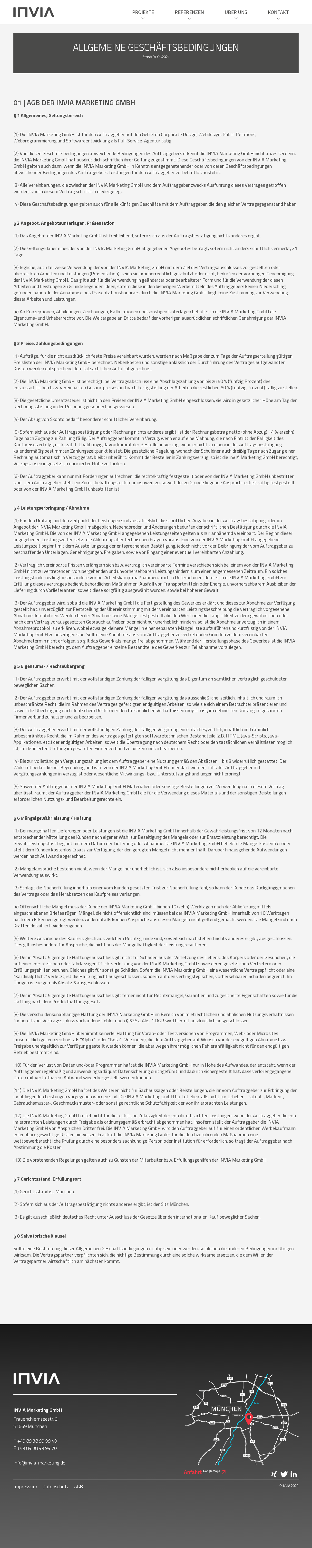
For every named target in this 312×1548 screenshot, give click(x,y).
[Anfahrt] (204, 1471)
